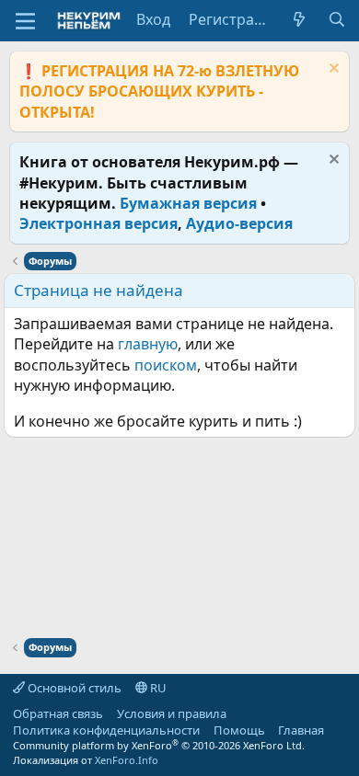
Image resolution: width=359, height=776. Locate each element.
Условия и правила (171, 713)
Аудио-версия (239, 223)
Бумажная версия (188, 203)
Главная (301, 730)
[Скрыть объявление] (332, 70)
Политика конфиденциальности (106, 730)
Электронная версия (98, 223)
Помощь (239, 730)
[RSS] (338, 730)
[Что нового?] (299, 19)
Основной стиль (73, 687)
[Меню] (25, 21)
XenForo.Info (126, 760)
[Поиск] (336, 19)
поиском (165, 365)
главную (148, 344)
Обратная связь (58, 713)
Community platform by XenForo (159, 745)
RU (157, 687)
